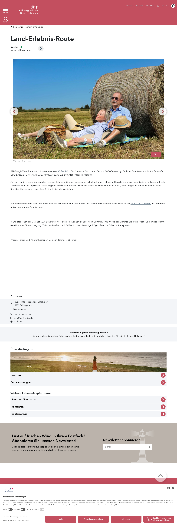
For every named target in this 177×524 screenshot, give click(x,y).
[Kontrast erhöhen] (173, 6)
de (158, 6)
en (163, 6)
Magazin (139, 6)
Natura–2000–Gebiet (141, 203)
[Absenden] (149, 447)
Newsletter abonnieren (121, 440)
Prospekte (150, 6)
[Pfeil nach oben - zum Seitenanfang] (160, 476)
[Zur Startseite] (28, 9)
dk (167, 6)
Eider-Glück (64, 171)
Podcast (129, 6)
